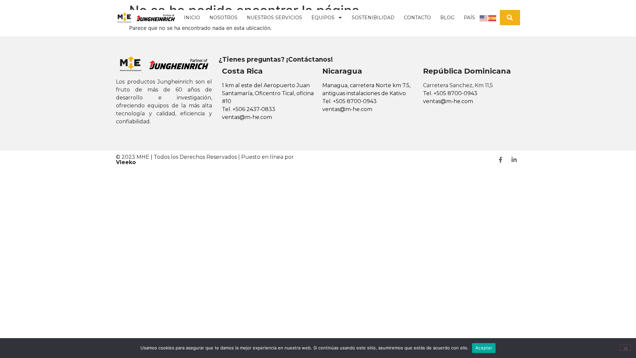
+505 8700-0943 (355, 101)
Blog (447, 18)
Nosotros (223, 18)
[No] (625, 348)
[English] (484, 17)
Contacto (417, 18)
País (469, 18)
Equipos (323, 18)
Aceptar (483, 347)
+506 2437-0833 (254, 109)
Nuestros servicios (274, 18)
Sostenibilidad (373, 18)
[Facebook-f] (500, 160)
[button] (509, 17)
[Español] (492, 17)
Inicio (192, 18)
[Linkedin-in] (514, 160)
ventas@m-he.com (247, 117)
